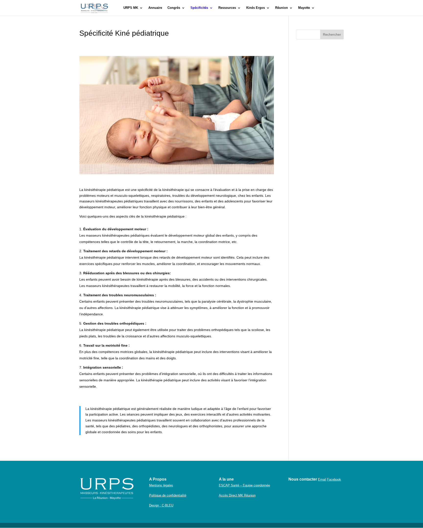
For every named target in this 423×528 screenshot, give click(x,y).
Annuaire (155, 8)
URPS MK (130, 8)
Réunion (281, 8)
